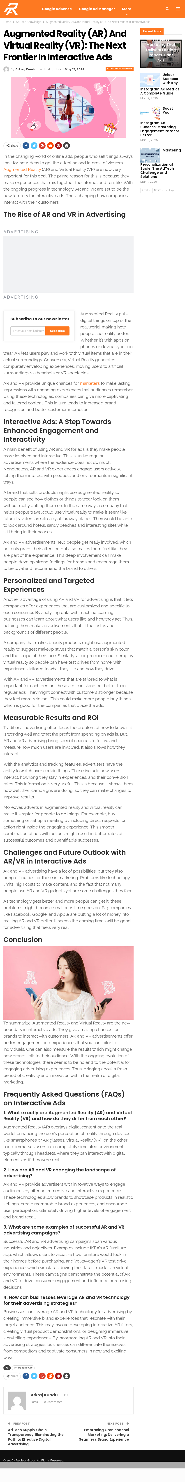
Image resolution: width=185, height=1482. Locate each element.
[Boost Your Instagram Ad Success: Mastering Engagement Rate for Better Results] (150, 113)
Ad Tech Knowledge (119, 68)
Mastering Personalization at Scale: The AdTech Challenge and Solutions (160, 163)
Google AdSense (57, 9)
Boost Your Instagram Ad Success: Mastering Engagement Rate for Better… (159, 121)
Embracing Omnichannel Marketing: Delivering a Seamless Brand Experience (104, 1435)
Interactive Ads (23, 1367)
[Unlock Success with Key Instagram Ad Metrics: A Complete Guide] (150, 80)
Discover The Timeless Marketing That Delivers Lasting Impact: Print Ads (161, 47)
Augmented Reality (22, 169)
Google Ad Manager (97, 9)
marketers (90, 383)
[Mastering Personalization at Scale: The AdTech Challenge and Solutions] (150, 155)
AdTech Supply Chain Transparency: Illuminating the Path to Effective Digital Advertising (36, 1437)
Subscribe (57, 331)
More (126, 9)
